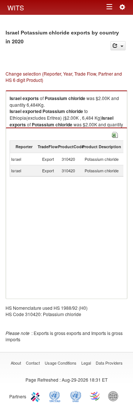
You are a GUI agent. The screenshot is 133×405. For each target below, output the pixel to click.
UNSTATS (75, 395)
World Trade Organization (95, 395)
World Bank (115, 395)
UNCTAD (56, 395)
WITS (15, 7)
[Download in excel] (115, 134)
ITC (36, 395)
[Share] (118, 45)
